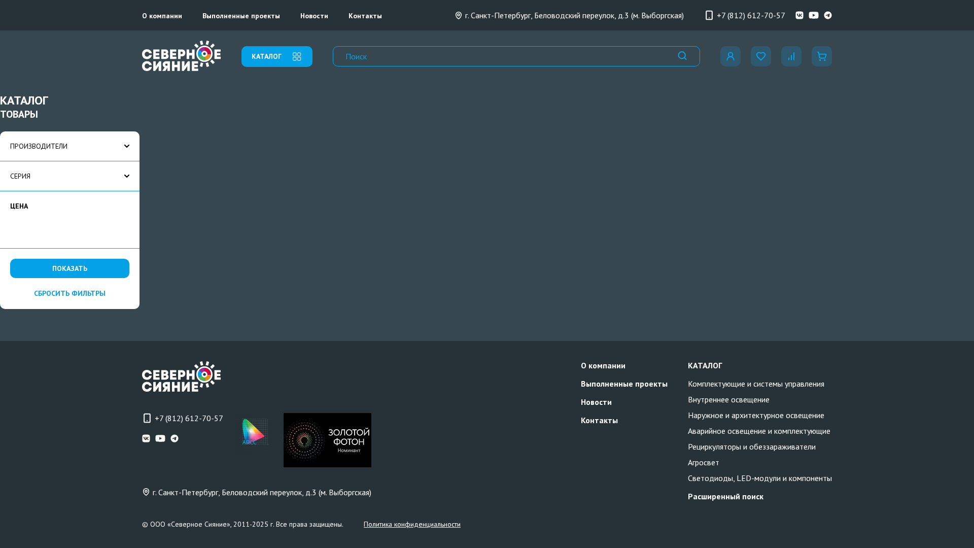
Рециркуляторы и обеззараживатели (752, 446)
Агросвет (703, 462)
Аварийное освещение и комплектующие (759, 431)
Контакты (365, 15)
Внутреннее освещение (729, 399)
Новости (314, 15)
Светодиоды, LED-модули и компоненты (760, 478)
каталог (267, 56)
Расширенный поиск (725, 496)
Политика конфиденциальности (412, 524)
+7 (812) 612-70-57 (751, 15)
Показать (69, 268)
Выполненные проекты (241, 15)
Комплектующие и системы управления (756, 384)
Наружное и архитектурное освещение (756, 415)
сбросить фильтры (70, 293)
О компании (162, 15)
